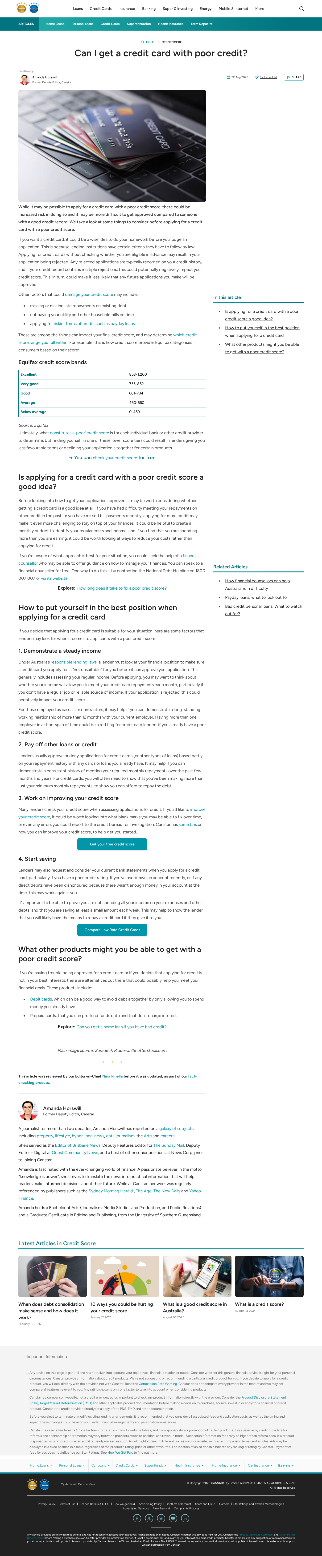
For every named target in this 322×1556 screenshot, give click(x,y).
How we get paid (124, 1504)
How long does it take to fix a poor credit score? (122, 588)
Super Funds (154, 1466)
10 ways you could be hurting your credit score (122, 1307)
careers (167, 1135)
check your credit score (115, 457)
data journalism (120, 1135)
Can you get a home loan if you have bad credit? (122, 1026)
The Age (144, 1191)
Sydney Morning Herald (111, 1191)
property (45, 1135)
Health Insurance (171, 24)
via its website (54, 578)
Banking (284, 1466)
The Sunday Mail (168, 1145)
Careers (224, 1504)
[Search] (301, 8)
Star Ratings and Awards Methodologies (258, 1504)
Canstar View (86, 1484)
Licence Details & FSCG (94, 1504)
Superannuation (139, 24)
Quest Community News (75, 1152)
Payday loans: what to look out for (256, 597)
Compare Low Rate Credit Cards (112, 930)
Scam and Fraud (205, 1504)
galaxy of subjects (176, 1128)
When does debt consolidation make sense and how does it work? (51, 1310)
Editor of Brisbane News (77, 1145)
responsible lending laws (74, 662)
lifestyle (62, 1135)
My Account (68, 1484)
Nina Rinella (112, 1076)
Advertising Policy (150, 1504)
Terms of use (67, 1504)
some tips (188, 824)
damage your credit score (89, 294)
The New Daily (166, 1191)
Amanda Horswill (44, 77)
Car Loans (99, 1466)
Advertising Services (136, 1508)
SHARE (296, 77)
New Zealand (161, 1508)
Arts (148, 1135)
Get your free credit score (112, 844)
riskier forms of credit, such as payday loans (94, 323)
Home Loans (55, 24)
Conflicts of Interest (178, 1504)
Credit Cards (110, 24)
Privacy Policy (46, 1504)
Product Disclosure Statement (256, 1534)
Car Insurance (259, 1466)
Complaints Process (186, 1508)
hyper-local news (87, 1135)
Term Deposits (202, 24)
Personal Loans (82, 24)
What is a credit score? (259, 1304)
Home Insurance (225, 1466)
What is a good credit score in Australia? (195, 1307)
